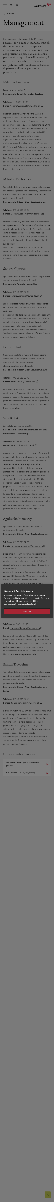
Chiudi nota (27, 611)
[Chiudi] (49, 587)
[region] (27, 601)
